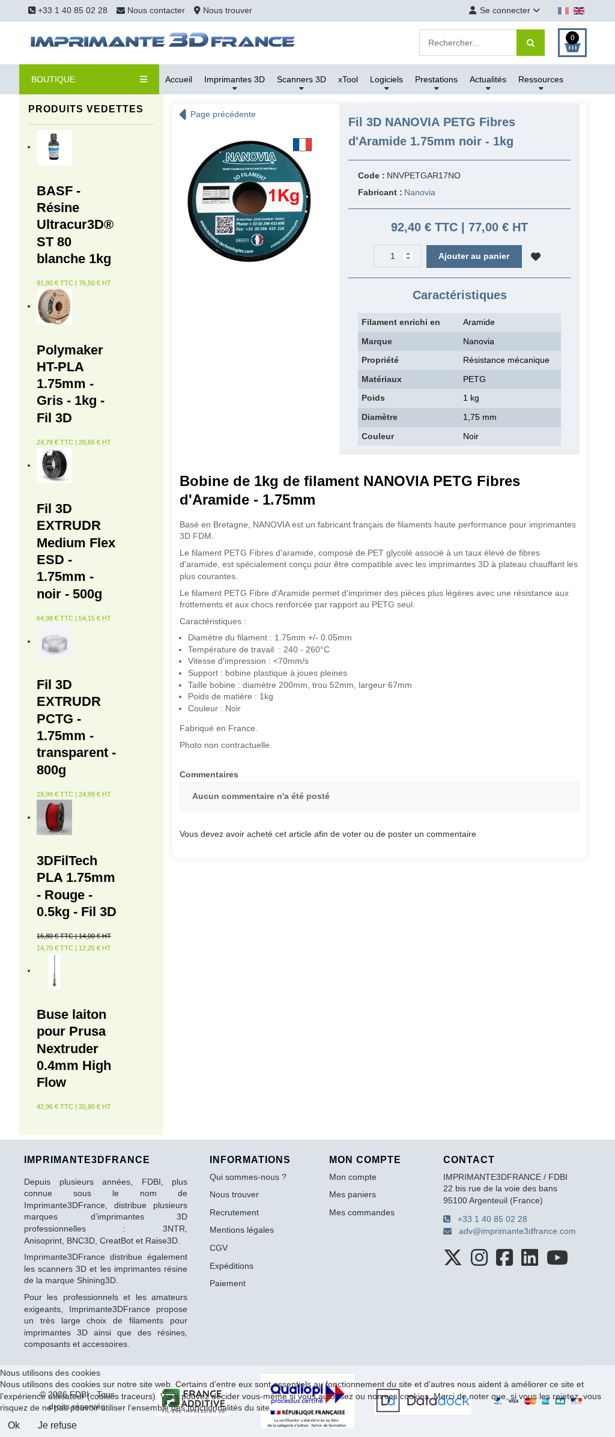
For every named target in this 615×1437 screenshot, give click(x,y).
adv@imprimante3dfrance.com (514, 1231)
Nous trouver (226, 10)
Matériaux (382, 379)
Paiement (228, 1283)
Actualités (488, 79)
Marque (377, 341)
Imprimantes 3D (234, 79)
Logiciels (386, 79)
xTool (348, 79)
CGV (219, 1248)
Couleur (378, 436)
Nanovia (419, 192)
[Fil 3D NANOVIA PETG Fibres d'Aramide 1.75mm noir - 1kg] (250, 200)
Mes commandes (362, 1212)
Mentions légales (242, 1230)
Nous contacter (156, 10)
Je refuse (57, 1425)
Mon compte (353, 1177)
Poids (373, 398)
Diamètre (380, 417)
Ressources (540, 79)
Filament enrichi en (401, 322)
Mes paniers (352, 1194)
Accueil (178, 79)
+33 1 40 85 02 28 (71, 10)
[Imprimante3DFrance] (163, 42)
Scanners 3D (301, 79)
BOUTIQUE (53, 79)
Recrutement (234, 1212)
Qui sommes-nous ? (248, 1177)
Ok (14, 1425)
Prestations (436, 79)
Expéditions (231, 1266)
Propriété (380, 360)
